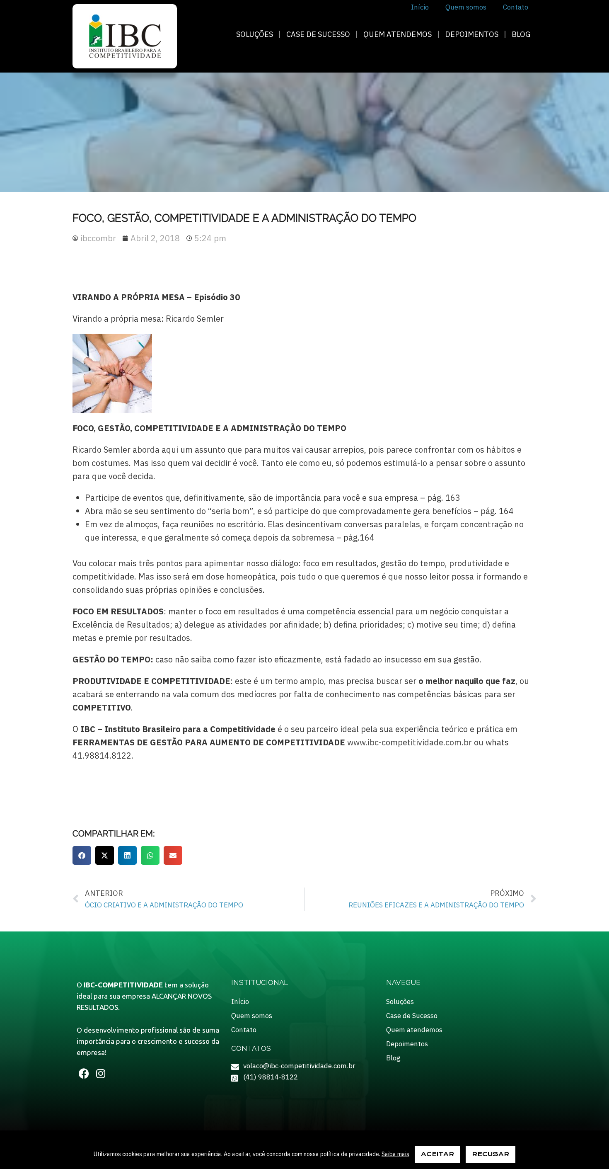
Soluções (254, 34)
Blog (521, 34)
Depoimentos (471, 34)
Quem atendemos (397, 34)
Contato (243, 1029)
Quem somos (251, 1015)
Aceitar (437, 1154)
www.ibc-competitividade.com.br (409, 742)
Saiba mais (395, 1154)
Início (240, 1001)
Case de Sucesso (318, 34)
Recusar (490, 1154)
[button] (81, 855)
